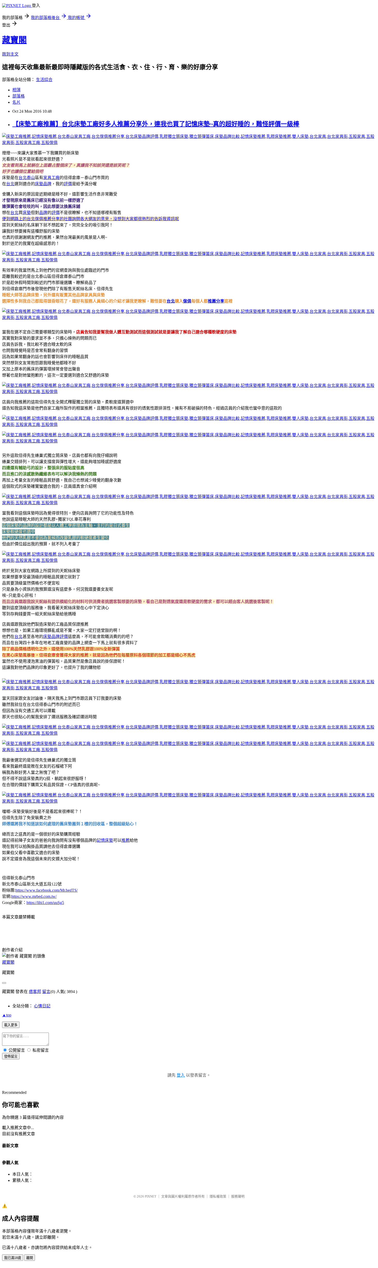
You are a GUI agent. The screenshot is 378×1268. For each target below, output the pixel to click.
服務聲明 (238, 1196)
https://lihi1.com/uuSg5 (45, 902)
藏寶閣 (14, 40)
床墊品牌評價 (55, 636)
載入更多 (10, 1025)
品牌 (43, 212)
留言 (46, 991)
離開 (29, 1258)
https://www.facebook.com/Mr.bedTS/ (46, 890)
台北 (10, 184)
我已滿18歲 (12, 1258)
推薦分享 (216, 301)
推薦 (125, 840)
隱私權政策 (218, 1196)
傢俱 (187, 301)
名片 (16, 102)
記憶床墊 (105, 840)
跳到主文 (10, 54)
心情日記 (42, 1006)
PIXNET (150, 1196)
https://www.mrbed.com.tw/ (34, 896)
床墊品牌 (43, 184)
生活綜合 (44, 79)
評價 (68, 184)
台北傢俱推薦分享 (43, 219)
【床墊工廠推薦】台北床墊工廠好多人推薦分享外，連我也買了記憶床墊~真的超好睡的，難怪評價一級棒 (155, 124)
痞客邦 (35, 991)
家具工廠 (51, 177)
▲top (6, 1015)
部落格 (18, 96)
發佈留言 (10, 1056)
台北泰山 (27, 177)
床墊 (27, 212)
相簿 (16, 90)
